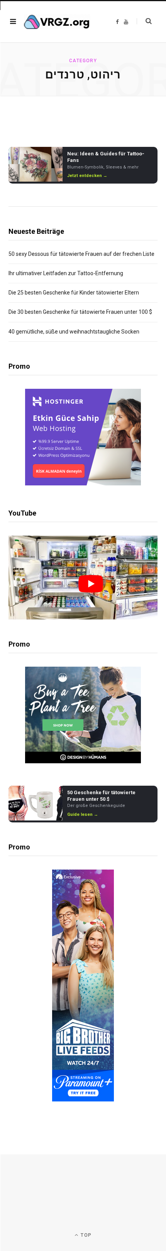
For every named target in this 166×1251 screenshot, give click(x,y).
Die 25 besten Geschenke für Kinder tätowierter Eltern (73, 292)
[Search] (144, 21)
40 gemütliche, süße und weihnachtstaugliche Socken (73, 331)
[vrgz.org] (57, 21)
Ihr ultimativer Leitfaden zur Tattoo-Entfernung (65, 273)
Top (85, 1235)
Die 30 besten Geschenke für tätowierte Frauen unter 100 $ (80, 312)
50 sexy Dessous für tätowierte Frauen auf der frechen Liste (81, 254)
